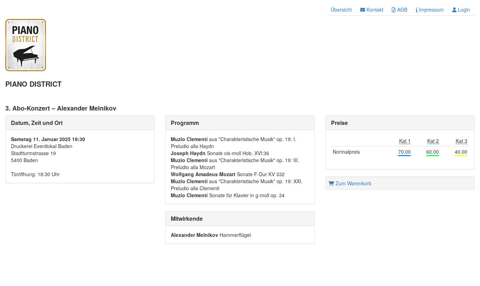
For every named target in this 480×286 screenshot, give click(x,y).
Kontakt (374, 9)
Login (463, 9)
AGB (401, 9)
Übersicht (341, 9)
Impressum (430, 9)
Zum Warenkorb (352, 183)
